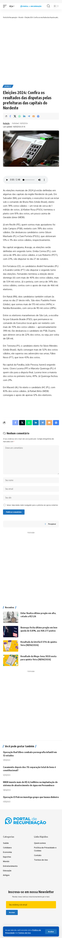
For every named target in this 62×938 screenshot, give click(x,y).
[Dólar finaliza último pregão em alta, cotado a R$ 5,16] (10, 617)
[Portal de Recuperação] (31, 6)
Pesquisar (52, 524)
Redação (6, 123)
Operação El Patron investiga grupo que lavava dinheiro (31, 797)
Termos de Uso (24, 933)
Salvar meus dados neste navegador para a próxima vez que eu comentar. (32, 505)
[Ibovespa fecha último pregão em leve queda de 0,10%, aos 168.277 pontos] (10, 631)
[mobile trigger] (5, 6)
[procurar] (48, 6)
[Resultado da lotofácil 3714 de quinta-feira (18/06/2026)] (10, 646)
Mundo (8, 86)
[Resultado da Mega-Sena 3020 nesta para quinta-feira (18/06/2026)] (10, 660)
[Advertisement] (31, 51)
